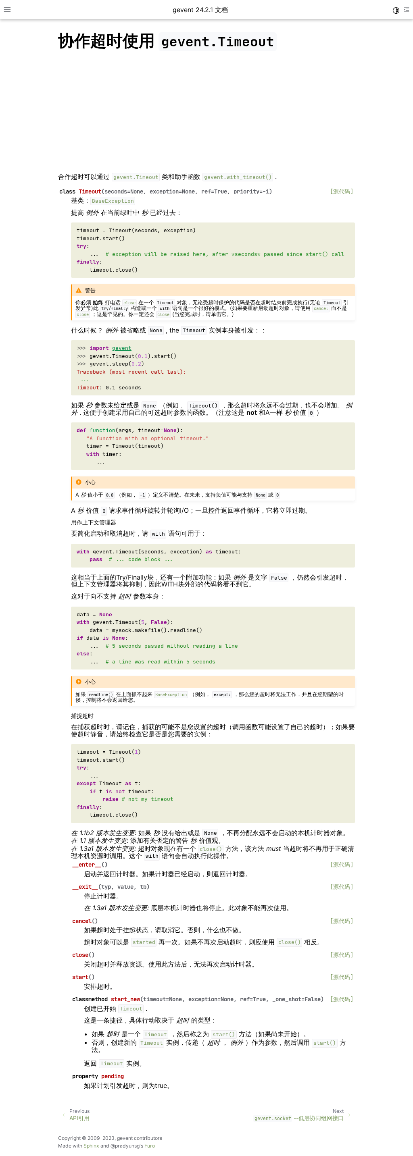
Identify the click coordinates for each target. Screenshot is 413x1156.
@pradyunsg (125, 1146)
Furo (149, 1146)
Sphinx (91, 1146)
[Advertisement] (206, 113)
